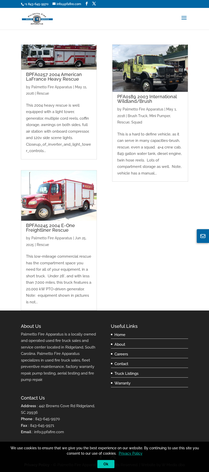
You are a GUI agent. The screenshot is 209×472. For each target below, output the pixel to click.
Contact (121, 364)
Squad (136, 122)
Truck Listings (126, 373)
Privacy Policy (130, 453)
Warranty (122, 383)
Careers (121, 354)
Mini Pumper (159, 116)
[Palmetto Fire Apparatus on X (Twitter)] (94, 4)
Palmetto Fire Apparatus (51, 87)
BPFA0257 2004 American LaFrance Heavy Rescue (54, 77)
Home (119, 334)
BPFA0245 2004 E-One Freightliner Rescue (50, 228)
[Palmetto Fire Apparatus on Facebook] (86, 4)
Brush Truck (138, 116)
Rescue (43, 93)
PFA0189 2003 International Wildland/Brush (147, 99)
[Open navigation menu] (184, 22)
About (119, 344)
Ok (105, 464)
